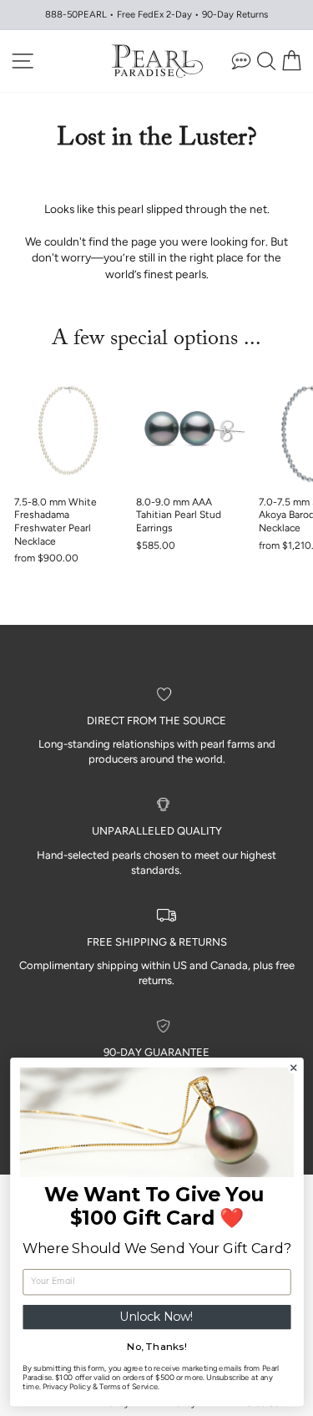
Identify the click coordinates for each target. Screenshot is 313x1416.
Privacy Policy (65, 1387)
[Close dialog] (293, 1068)
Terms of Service (127, 1387)
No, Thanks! (156, 1347)
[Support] (241, 60)
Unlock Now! (156, 1317)
